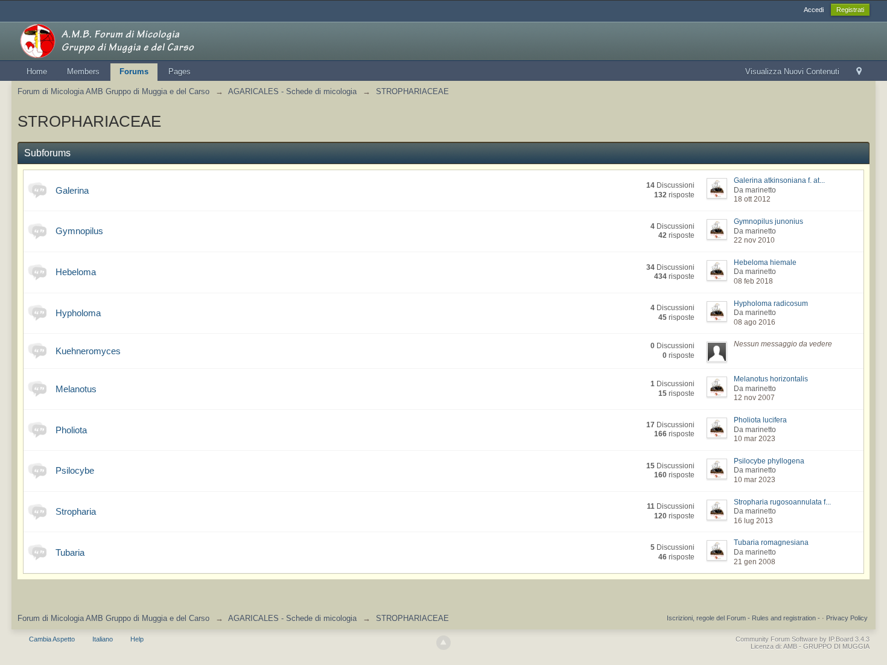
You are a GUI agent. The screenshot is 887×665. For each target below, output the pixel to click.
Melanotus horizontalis (771, 379)
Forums (133, 71)
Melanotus (76, 389)
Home (37, 71)
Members (83, 71)
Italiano (102, 639)
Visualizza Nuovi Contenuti (792, 71)
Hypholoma (78, 313)
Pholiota (71, 430)
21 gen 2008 (754, 562)
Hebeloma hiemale (765, 262)
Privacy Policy (847, 618)
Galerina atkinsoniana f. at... (779, 180)
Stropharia (76, 511)
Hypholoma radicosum (771, 303)
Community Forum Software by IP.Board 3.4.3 (803, 639)
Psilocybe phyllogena (769, 461)
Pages (179, 71)
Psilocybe (75, 470)
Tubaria (70, 552)
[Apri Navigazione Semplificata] (859, 72)
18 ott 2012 (752, 199)
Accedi (814, 9)
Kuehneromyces (88, 351)
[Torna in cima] (443, 642)
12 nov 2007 (754, 397)
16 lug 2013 (753, 521)
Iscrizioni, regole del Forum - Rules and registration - (743, 618)
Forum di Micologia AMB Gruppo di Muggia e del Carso (113, 618)
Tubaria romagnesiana (771, 542)
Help (137, 639)
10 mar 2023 (754, 438)
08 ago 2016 (754, 322)
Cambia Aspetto (52, 639)
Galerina (72, 190)
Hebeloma (76, 272)
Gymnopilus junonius (768, 221)
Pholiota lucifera (760, 420)
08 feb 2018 (753, 281)
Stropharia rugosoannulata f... (782, 502)
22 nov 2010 (754, 240)
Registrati (850, 9)
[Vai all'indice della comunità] (125, 40)
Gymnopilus (79, 231)
